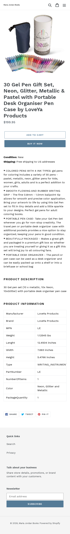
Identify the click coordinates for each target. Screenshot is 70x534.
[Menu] (64, 5)
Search (11, 444)
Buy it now (35, 143)
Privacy (11, 452)
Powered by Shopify (50, 523)
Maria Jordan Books (29, 523)
